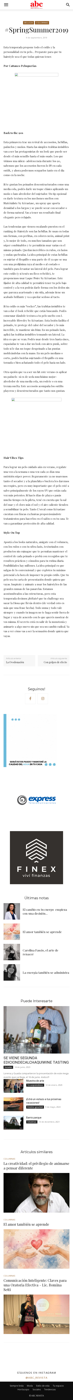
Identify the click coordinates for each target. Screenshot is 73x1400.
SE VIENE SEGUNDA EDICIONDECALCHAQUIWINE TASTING (36, 1060)
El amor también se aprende (42, 932)
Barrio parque (33, 1117)
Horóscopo (23, 1389)
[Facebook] (30, 698)
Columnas (42, 22)
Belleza (28, 22)
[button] (6, 5)
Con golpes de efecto (55, 662)
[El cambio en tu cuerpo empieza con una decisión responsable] (12, 911)
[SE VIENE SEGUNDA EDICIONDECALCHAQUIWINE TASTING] (36, 1030)
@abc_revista (37, 1377)
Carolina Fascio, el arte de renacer (40, 952)
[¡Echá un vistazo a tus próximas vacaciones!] (13, 1104)
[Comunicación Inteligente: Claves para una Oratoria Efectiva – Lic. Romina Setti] (36, 1314)
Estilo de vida (42, 1385)
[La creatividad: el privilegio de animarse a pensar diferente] (36, 1192)
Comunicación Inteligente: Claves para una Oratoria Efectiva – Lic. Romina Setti (35, 1285)
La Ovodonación (15, 662)
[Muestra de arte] (13, 1086)
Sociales (8, 1067)
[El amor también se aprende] (12, 931)
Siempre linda (17, 1385)
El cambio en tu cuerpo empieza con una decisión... (45, 911)
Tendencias (50, 1389)
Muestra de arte (35, 1080)
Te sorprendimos (35, 1085)
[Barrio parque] (13, 1123)
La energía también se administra (46, 972)
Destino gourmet (35, 1107)
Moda (30, 1385)
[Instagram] (42, 698)
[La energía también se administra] (12, 972)
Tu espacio (58, 1385)
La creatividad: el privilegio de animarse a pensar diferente (36, 1165)
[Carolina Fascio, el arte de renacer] (12, 952)
